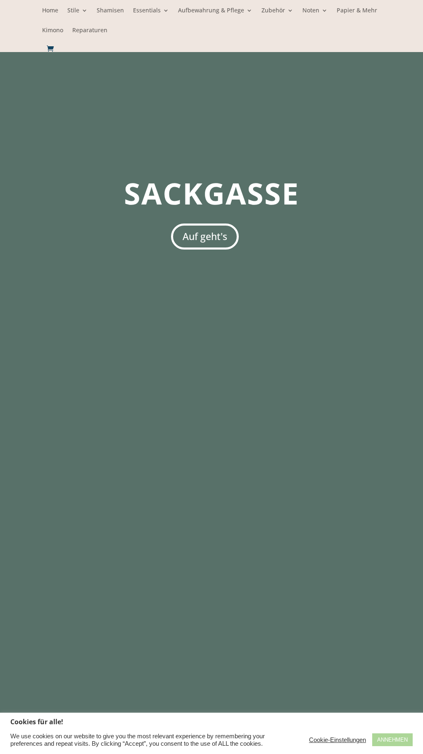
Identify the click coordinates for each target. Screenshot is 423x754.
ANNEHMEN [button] (392, 740)
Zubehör (273, 10)
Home (50, 10)
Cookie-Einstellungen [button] (337, 740)
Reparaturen (89, 30)
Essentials (147, 10)
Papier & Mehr (357, 10)
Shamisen (110, 10)
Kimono (52, 30)
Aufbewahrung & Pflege (211, 10)
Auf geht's (205, 236)
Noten (310, 10)
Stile (73, 10)
